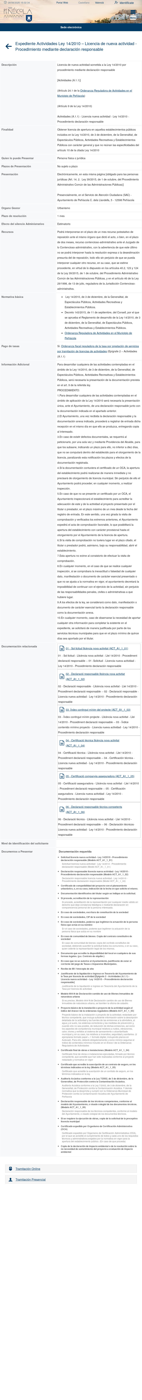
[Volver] (9, 46)
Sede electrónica (71, 27)
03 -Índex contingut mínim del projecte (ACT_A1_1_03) (98, 709)
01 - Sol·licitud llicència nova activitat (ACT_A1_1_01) (97, 648)
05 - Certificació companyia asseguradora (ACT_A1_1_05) (100, 776)
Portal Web (62, 2)
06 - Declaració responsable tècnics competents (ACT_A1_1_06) (94, 809)
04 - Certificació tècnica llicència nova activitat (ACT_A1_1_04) (92, 742)
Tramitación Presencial (31, 1179)
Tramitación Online (28, 1169)
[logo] (18, 14)
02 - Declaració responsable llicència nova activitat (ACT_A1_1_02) (95, 676)
